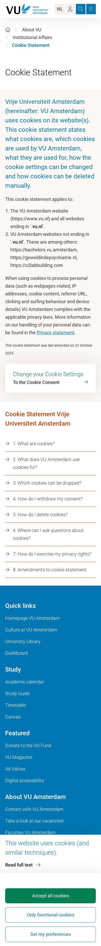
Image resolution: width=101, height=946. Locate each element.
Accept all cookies (50, 895)
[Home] (7, 29)
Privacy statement (55, 332)
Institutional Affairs (32, 37)
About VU (31, 29)
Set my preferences (50, 934)
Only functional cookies (50, 915)
